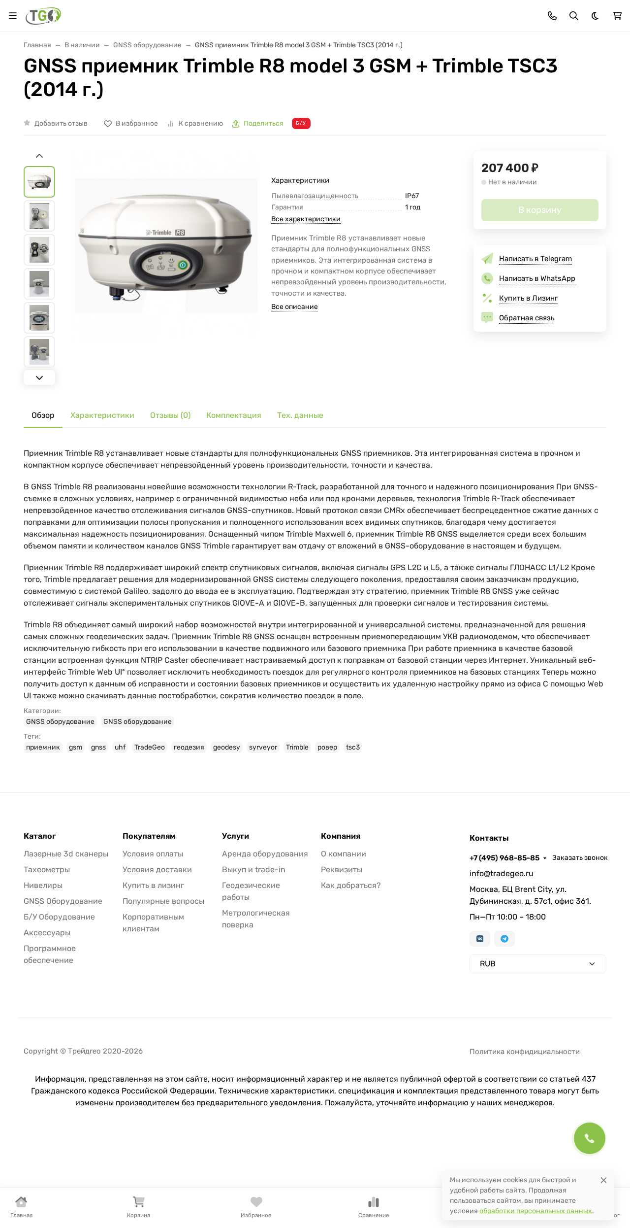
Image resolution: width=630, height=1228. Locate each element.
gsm (75, 747)
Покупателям (149, 836)
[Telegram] (504, 939)
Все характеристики (306, 219)
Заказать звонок (580, 857)
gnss (98, 747)
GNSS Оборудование (63, 901)
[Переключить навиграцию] (13, 16)
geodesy (226, 747)
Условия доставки (157, 869)
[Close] (603, 1180)
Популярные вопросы (163, 901)
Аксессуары (47, 932)
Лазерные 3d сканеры (66, 853)
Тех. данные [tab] (300, 415)
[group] (165, 269)
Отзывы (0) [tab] (170, 415)
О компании (343, 853)
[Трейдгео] (43, 15)
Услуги (235, 836)
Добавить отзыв (61, 123)
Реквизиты (341, 869)
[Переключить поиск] (574, 16)
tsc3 (353, 747)
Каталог (40, 836)
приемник (43, 747)
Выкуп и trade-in (253, 869)
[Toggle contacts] (552, 16)
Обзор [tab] (43, 415)
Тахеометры (47, 869)
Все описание (294, 307)
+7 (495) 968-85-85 (504, 857)
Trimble (297, 747)
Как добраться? (351, 885)
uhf (120, 747)
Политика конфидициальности (525, 1051)
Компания (340, 836)
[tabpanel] (315, 600)
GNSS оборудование (60, 721)
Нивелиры (43, 885)
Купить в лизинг (153, 885)
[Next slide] (39, 377)
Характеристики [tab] (102, 415)
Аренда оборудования (265, 853)
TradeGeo (149, 747)
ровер (327, 747)
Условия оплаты (153, 853)
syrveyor (263, 747)
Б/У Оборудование (59, 916)
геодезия (189, 747)
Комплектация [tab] (233, 415)
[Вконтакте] (480, 939)
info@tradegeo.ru (502, 873)
